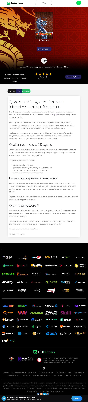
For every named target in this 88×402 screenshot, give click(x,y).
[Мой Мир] (47, 394)
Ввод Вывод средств (63, 372)
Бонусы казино (79, 372)
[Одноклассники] (41, 394)
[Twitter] (44, 394)
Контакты (26, 375)
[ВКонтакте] (38, 394)
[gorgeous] (50, 74)
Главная (12, 91)
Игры (18, 91)
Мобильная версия (46, 372)
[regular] (43, 74)
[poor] (40, 74)
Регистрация (57, 375)
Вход (44, 3)
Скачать (68, 375)
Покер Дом (55, 115)
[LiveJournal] (50, 394)
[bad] (36, 74)
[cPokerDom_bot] (44, 368)
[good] (47, 74)
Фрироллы (32, 372)
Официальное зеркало (41, 375)
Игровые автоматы (18, 372)
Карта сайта (77, 375)
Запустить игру (44, 49)
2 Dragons (25, 91)
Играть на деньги (73, 77)
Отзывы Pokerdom (13, 375)
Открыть (76, 398)
